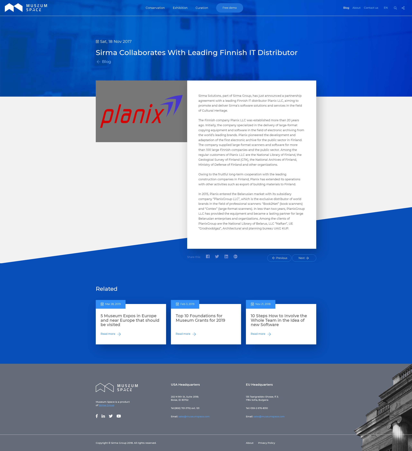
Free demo (230, 7)
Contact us (371, 7)
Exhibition (180, 8)
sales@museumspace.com (194, 416)
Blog (346, 7)
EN (386, 7)
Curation (202, 8)
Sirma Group (106, 405)
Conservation (155, 8)
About (356, 7)
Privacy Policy (266, 442)
